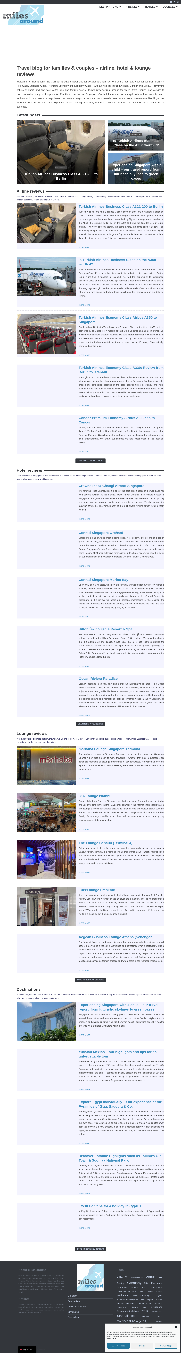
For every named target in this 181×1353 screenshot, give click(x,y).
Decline (142, 1346)
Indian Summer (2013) (126, 1291)
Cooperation (74, 1301)
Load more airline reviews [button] (90, 461)
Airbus (151, 1277)
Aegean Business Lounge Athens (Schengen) (116, 937)
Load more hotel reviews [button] (90, 724)
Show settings (166, 1346)
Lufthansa (122, 1295)
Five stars (156, 1283)
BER (160, 1277)
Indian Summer (156, 1288)
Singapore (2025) (157, 1311)
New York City (131, 1303)
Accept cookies (118, 1346)
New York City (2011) (145, 1303)
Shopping (135, 1307)
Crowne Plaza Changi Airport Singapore (111, 486)
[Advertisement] (90, 44)
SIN (144, 1307)
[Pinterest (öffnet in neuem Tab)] (174, 2)
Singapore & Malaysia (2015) (132, 1311)
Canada (159, 1291)
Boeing (120, 1283)
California (150, 1291)
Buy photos (73, 1312)
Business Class (60, 168)
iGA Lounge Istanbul (95, 796)
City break (145, 1316)
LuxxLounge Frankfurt (97, 890)
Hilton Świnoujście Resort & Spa (105, 629)
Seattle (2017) (121, 1307)
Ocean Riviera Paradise (98, 679)
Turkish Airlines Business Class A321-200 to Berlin (121, 206)
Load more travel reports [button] (90, 1249)
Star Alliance (126, 1316)
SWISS (159, 1316)
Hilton (144, 1287)
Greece (135, 1288)
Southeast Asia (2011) (132, 1321)
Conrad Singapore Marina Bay (103, 580)
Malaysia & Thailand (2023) (127, 1299)
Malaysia (158, 1295)
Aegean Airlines (137, 1277)
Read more (84, 247)
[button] (176, 1327)
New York (120, 1303)
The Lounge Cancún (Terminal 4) (105, 843)
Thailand (159, 1321)
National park (147, 1299)
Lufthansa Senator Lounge (141, 1296)
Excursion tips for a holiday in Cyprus (110, 1206)
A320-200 (122, 1277)
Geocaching (74, 1317)
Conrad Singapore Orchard (101, 533)
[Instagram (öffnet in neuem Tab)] (177, 2)
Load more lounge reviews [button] (90, 980)
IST (141, 1291)
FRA (146, 1283)
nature (159, 1299)
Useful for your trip (77, 1306)
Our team (72, 1296)
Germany (134, 1283)
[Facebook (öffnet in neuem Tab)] (171, 2)
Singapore (136, 159)
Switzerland (158, 1303)
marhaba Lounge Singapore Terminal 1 (111, 749)
